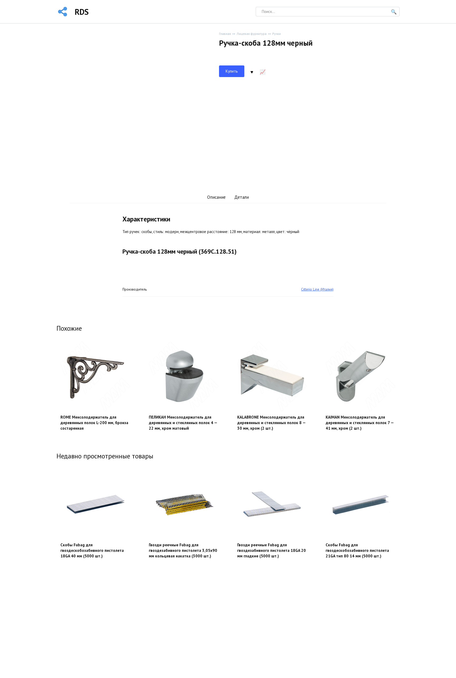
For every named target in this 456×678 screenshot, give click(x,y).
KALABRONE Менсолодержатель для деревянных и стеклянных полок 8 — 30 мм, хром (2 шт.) (271, 423)
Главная (225, 34)
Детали (241, 197)
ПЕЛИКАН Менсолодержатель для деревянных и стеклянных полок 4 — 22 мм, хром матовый (183, 423)
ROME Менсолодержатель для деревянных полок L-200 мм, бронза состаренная (94, 423)
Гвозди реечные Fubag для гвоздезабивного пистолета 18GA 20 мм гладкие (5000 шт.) (271, 550)
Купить (232, 71)
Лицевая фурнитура (252, 34)
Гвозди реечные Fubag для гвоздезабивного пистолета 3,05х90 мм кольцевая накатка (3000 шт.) (183, 550)
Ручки (276, 34)
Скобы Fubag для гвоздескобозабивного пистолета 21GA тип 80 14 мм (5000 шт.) (357, 550)
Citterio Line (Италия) (317, 289)
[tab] (216, 197)
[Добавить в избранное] (251, 71)
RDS (82, 12)
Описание (216, 197)
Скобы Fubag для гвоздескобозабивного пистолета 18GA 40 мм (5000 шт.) (92, 550)
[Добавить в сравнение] (262, 71)
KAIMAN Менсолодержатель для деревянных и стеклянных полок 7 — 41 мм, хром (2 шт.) (360, 423)
